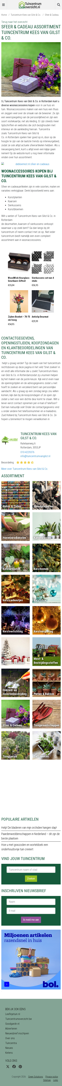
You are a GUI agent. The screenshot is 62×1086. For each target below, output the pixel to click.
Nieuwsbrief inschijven (17, 1033)
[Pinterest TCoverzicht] (20, 1067)
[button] (19, 270)
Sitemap (47, 1080)
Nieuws (9, 1047)
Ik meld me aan (31, 919)
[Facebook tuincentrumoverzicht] (14, 1067)
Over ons (10, 1038)
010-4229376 (27, 452)
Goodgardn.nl (12, 1023)
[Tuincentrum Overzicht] (31, 4)
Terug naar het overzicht (14, 22)
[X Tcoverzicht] (7, 1067)
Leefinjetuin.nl (12, 1014)
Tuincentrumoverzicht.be (18, 1018)
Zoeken (31, 878)
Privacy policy (51, 1076)
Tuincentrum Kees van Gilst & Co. (26, 15)
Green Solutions (35, 1076)
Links (55, 1080)
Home (4, 15)
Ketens (9, 1052)
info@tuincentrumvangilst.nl (35, 456)
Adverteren (11, 1028)
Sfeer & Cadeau (52, 15)
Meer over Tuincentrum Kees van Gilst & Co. (24, 468)
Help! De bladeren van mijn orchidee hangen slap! (29, 827)
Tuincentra (11, 1043)
